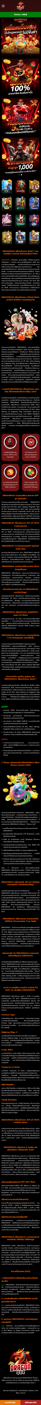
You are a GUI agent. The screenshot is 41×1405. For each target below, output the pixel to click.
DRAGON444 (5, 260)
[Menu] (3, 6)
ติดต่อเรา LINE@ (20, 14)
